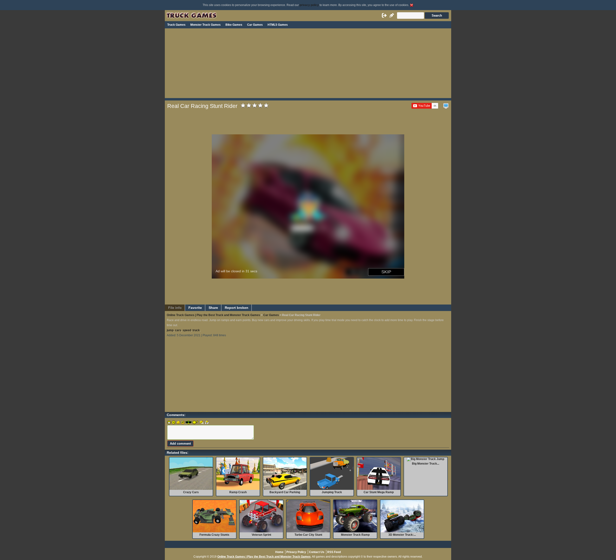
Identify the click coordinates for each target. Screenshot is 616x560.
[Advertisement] (308, 64)
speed (187, 330)
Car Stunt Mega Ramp (379, 492)
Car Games (255, 24)
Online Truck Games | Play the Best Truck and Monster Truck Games (213, 315)
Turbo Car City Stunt (308, 534)
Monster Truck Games (205, 24)
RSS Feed (334, 552)
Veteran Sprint (261, 534)
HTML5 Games (278, 24)
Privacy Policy (296, 552)
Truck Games (176, 24)
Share (213, 308)
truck (196, 330)
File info (175, 308)
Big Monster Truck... (425, 463)
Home (279, 552)
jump (170, 330)
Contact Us (316, 552)
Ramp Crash (238, 492)
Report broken (236, 308)
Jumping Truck (332, 492)
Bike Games (233, 24)
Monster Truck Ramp (355, 534)
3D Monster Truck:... (402, 534)
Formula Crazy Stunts (214, 534)
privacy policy (309, 5)
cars (178, 330)
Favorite (195, 308)
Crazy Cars (191, 492)
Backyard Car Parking (285, 492)
